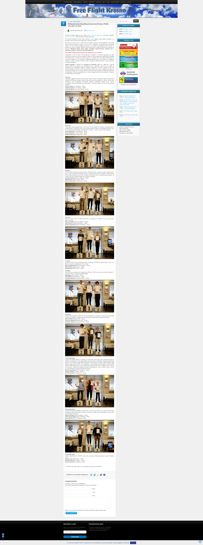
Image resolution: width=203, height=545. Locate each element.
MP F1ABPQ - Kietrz (127, 31)
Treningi (85, 2)
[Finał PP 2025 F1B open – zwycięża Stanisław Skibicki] (89, 215)
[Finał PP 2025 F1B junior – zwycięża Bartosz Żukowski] (89, 258)
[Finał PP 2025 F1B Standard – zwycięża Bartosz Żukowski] (89, 452)
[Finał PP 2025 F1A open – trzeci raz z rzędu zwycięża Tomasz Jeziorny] (89, 123)
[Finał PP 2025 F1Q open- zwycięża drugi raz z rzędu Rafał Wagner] (89, 312)
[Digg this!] (98, 474)
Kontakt (129, 2)
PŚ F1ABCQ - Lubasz (127, 29)
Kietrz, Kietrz (72, 36)
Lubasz (66, 36)
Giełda (108, 2)
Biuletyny (123, 2)
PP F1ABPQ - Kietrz (127, 33)
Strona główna (68, 2)
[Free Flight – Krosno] (101, 11)
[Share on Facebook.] (104, 474)
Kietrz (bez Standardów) (97, 35)
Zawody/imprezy (78, 2)
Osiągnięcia (92, 2)
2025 (71, 21)
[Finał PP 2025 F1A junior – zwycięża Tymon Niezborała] (89, 168)
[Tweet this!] (91, 474)
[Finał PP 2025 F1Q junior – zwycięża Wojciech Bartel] (89, 355)
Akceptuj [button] (133, 542)
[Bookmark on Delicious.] (101, 474)
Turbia (89, 35)
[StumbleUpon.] (94, 474)
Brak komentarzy (91, 30)
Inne (104, 2)
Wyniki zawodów (115, 2)
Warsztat (98, 2)
